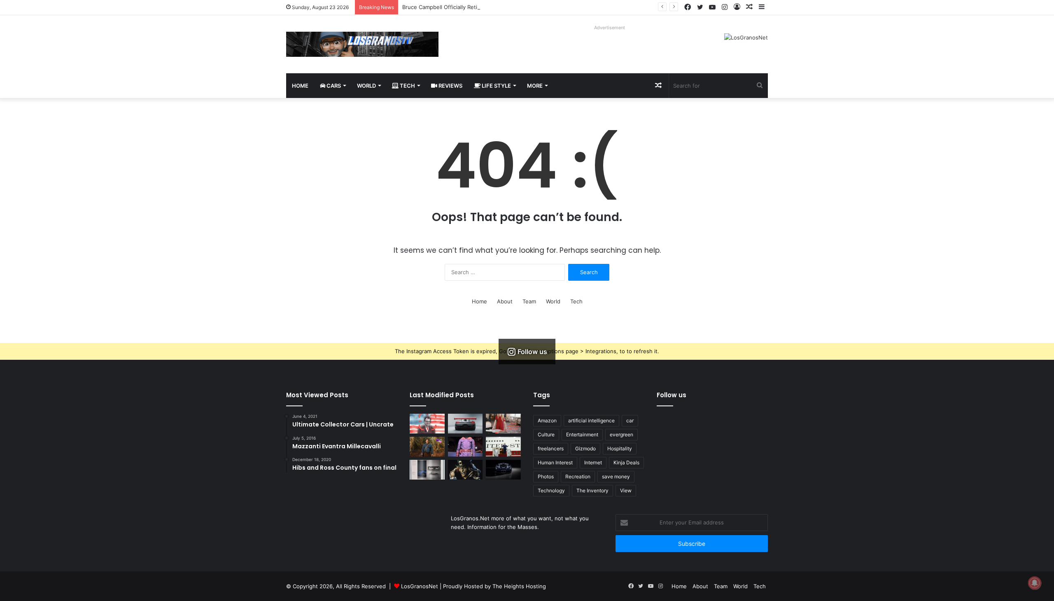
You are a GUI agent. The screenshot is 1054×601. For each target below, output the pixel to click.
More (535, 85)
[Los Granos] (362, 44)
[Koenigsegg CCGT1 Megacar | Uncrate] (465, 423)
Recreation (577, 476)
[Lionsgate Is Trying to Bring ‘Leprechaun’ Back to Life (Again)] (465, 470)
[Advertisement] (409, 534)
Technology (551, 490)
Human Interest (555, 462)
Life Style (495, 85)
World (366, 85)
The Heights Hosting (519, 586)
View (626, 490)
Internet (593, 462)
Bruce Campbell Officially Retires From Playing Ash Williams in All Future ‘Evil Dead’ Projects (519, 7)
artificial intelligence (591, 420)
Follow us (671, 395)
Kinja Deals (626, 462)
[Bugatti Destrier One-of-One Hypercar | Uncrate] (503, 470)
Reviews (449, 85)
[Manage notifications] (1034, 582)
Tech (407, 85)
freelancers (551, 448)
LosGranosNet (419, 586)
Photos (546, 476)
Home (300, 85)
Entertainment (582, 434)
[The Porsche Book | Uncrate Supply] (427, 470)
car (630, 420)
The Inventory (592, 490)
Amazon (547, 420)
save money (616, 476)
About (505, 301)
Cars (333, 85)
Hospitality (619, 448)
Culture (546, 434)
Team (529, 301)
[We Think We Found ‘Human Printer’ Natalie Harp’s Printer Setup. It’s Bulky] (503, 423)
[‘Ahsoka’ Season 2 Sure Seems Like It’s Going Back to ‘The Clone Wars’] (465, 447)
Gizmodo (585, 448)
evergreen (621, 434)
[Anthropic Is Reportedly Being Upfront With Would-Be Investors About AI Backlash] (427, 423)
